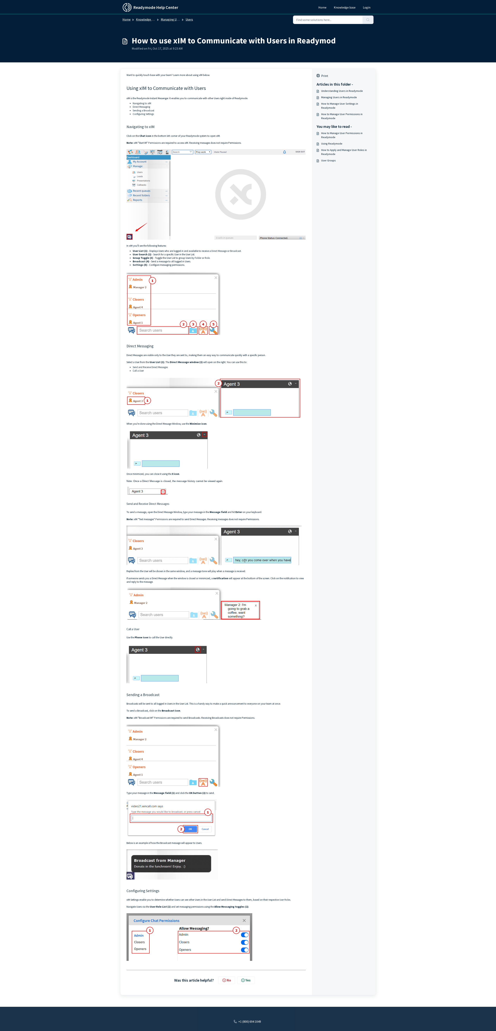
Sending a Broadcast (143, 110)
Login (366, 7)
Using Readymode (331, 143)
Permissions (154, 143)
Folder (198, 258)
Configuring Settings (143, 114)
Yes (248, 980)
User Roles (284, 899)
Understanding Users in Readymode (342, 91)
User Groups (328, 160)
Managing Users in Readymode (339, 97)
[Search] (368, 19)
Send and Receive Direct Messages (150, 367)
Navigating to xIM (142, 103)
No (229, 980)
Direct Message (219, 251)
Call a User (138, 370)
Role (207, 258)
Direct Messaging (141, 106)
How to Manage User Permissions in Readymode (342, 116)
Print (324, 76)
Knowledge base (345, 7)
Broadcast (235, 251)
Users (189, 19)
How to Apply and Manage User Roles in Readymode (344, 152)
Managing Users (171, 19)
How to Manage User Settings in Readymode (339, 105)
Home (322, 7)
